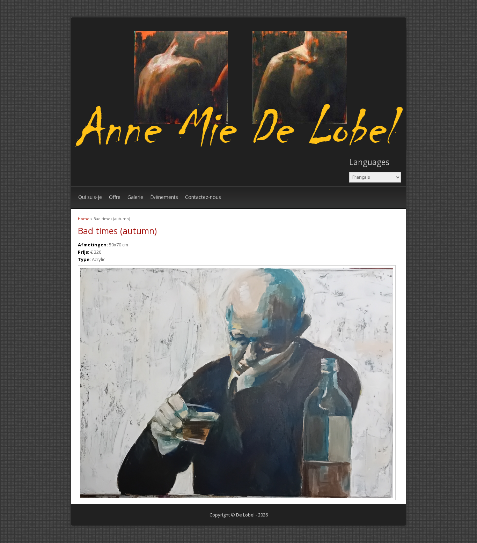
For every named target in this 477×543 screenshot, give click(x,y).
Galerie (135, 197)
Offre (114, 197)
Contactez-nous (203, 197)
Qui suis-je (90, 197)
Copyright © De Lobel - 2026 (239, 515)
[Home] (240, 148)
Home (83, 218)
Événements (164, 197)
